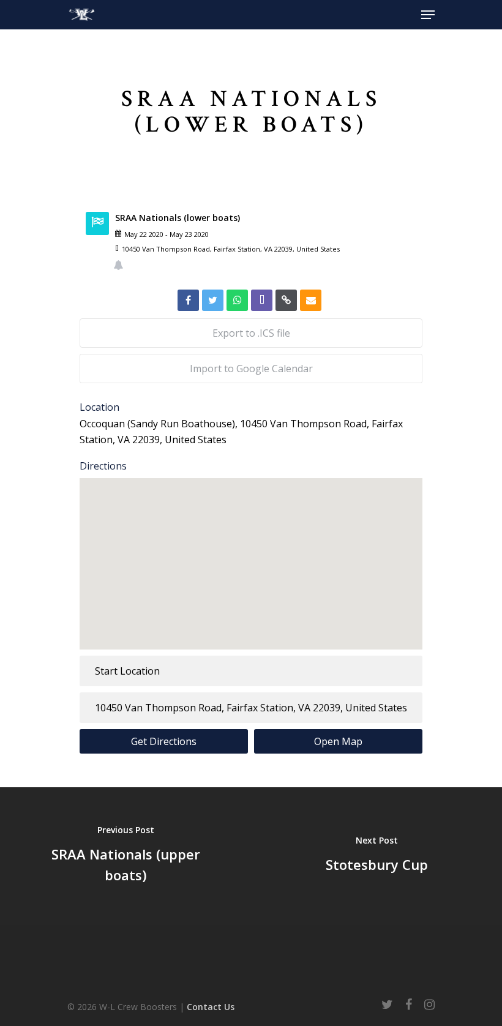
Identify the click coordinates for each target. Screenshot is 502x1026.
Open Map (338, 741)
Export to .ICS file (251, 333)
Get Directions (164, 741)
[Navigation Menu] (428, 15)
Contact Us (210, 1007)
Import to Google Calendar (251, 368)
